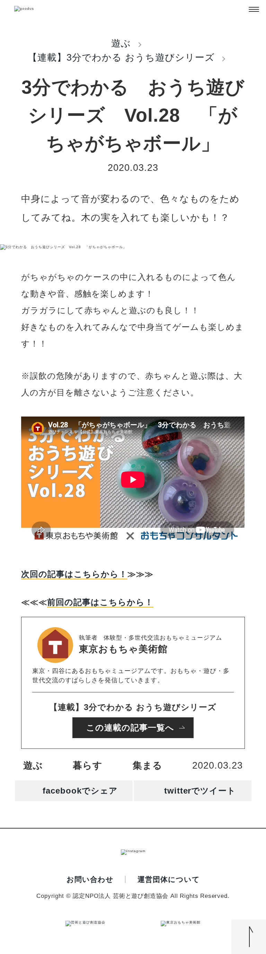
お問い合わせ (90, 879)
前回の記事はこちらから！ (100, 602)
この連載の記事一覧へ (130, 727)
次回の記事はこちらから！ (74, 574)
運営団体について (169, 879)
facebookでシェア (80, 790)
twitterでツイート (200, 790)
